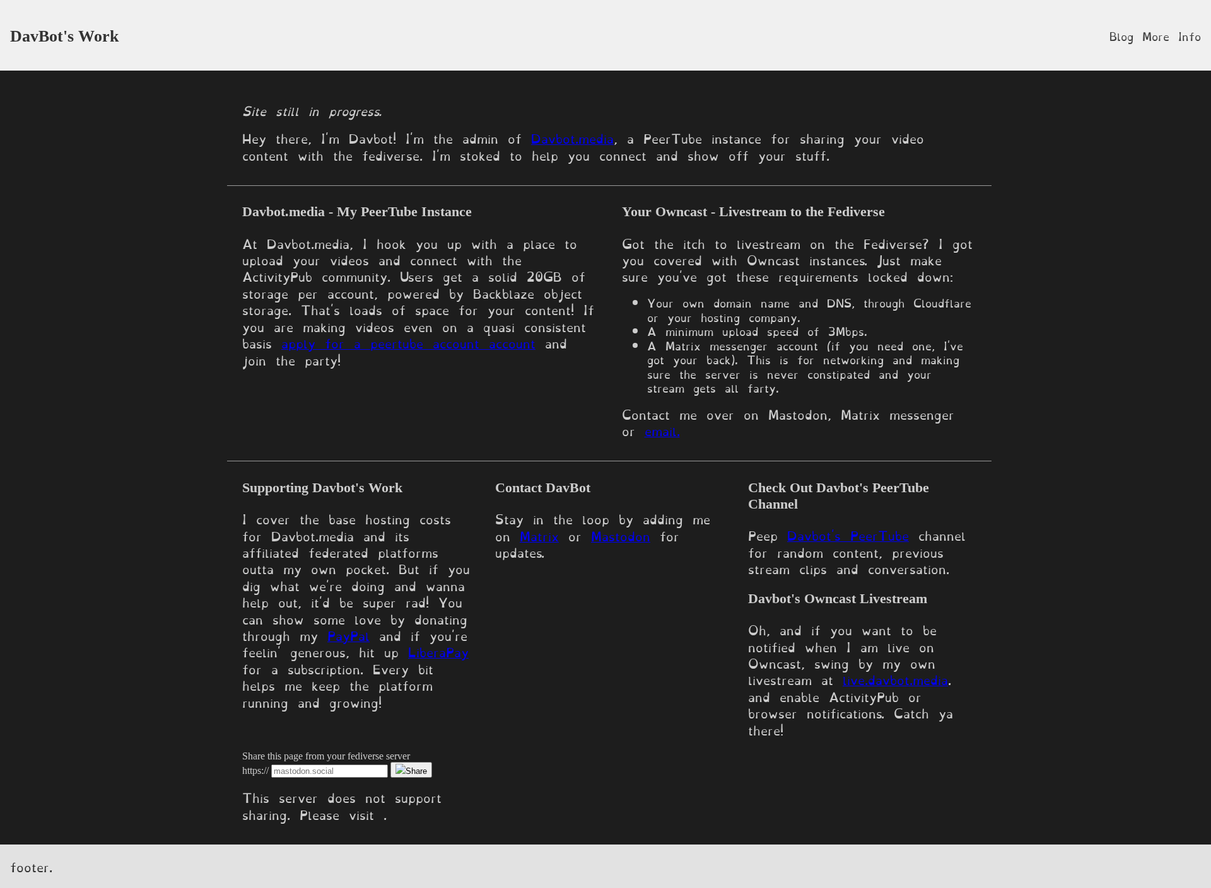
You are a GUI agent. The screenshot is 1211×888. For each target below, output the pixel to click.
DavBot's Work (64, 36)
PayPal (348, 634)
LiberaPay (438, 651)
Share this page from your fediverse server (326, 756)
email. (662, 430)
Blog (1121, 35)
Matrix (539, 535)
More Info (1171, 35)
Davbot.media (572, 137)
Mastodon (620, 535)
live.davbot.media (895, 678)
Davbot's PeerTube (848, 534)
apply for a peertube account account (408, 342)
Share (416, 771)
